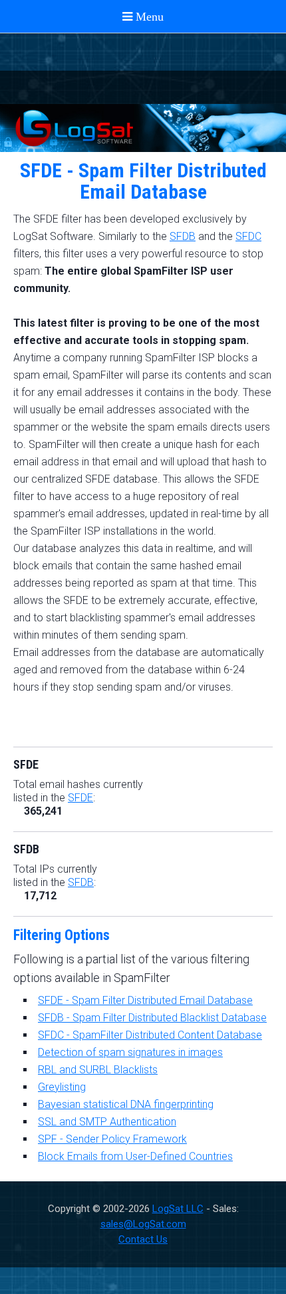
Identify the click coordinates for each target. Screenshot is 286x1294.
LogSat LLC (178, 1209)
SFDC (248, 236)
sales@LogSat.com (143, 1224)
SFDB (183, 236)
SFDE (80, 797)
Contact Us (143, 1239)
